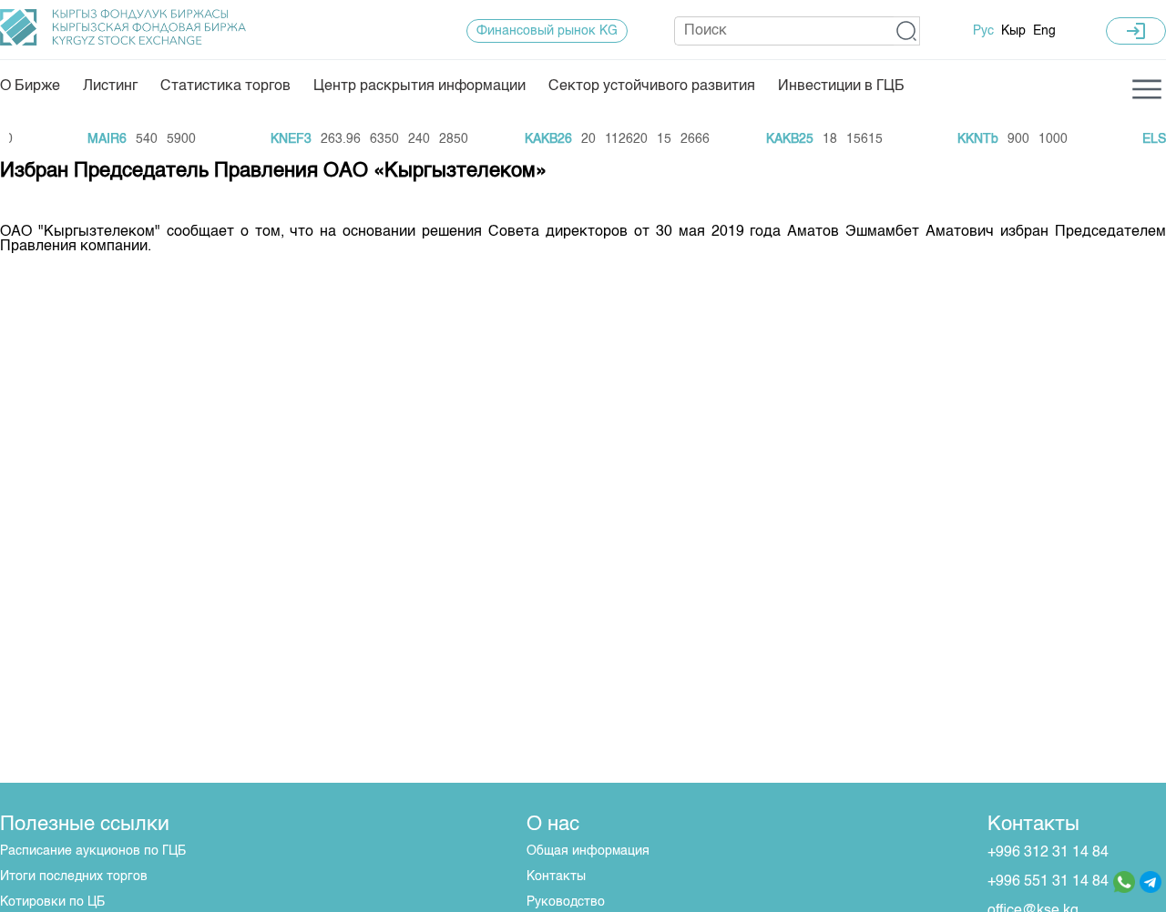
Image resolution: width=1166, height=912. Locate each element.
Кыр (1013, 31)
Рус (983, 31)
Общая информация (588, 851)
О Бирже (30, 86)
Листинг (110, 86)
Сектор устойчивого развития (651, 86)
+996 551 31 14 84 (1048, 882)
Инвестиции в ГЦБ (841, 86)
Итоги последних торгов (74, 876)
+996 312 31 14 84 (1048, 853)
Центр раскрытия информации (419, 86)
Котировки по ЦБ (52, 902)
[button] (907, 31)
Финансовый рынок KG (547, 31)
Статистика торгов (225, 86)
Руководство (566, 902)
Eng (1044, 31)
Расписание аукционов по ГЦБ (93, 851)
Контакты (556, 876)
